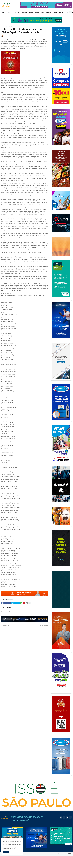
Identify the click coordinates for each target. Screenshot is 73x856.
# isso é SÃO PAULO (13, 26)
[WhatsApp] (21, 603)
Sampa (31, 12)
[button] (67, 12)
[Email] (27, 603)
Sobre (59, 854)
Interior (37, 12)
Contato (64, 854)
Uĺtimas (17, 12)
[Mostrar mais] (29, 603)
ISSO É (9, 12)
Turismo (61, 12)
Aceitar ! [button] (6, 852)
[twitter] (64, 817)
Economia (49, 12)
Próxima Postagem (43, 625)
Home (4, 12)
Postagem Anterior (6, 625)
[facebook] (61, 817)
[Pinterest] (24, 603)
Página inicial (4, 26)
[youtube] (67, 817)
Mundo (42, 12)
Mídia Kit (70, 854)
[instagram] (70, 817)
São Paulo (24, 12)
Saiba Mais (12, 850)
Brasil (55, 12)
